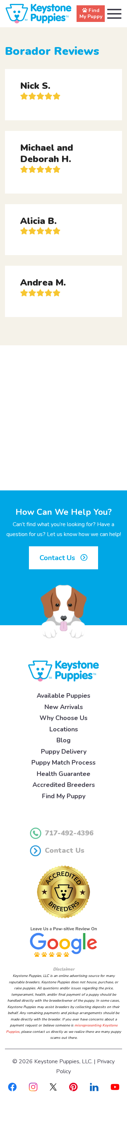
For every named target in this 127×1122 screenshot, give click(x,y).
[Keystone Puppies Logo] (63, 670)
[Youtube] (115, 1087)
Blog (63, 740)
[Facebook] (12, 1087)
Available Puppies (63, 695)
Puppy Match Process (63, 762)
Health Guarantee (63, 774)
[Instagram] (33, 1087)
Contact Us (58, 558)
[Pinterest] (73, 1087)
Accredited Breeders (63, 785)
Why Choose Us (63, 718)
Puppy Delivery (63, 751)
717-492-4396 (69, 833)
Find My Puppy (63, 796)
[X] (53, 1087)
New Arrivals (63, 707)
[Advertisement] (63, 418)
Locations (63, 729)
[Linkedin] (94, 1087)
